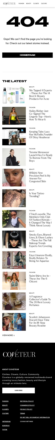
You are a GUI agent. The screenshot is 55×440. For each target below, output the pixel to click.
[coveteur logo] (9, 4)
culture (44, 3)
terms (22, 413)
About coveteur (10, 369)
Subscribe (18, 390)
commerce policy (27, 405)
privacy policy (26, 409)
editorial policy (27, 401)
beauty (28, 3)
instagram (6, 422)
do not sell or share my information (35, 417)
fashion (21, 3)
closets (36, 3)
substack (5, 426)
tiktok (4, 430)
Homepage (27, 55)
